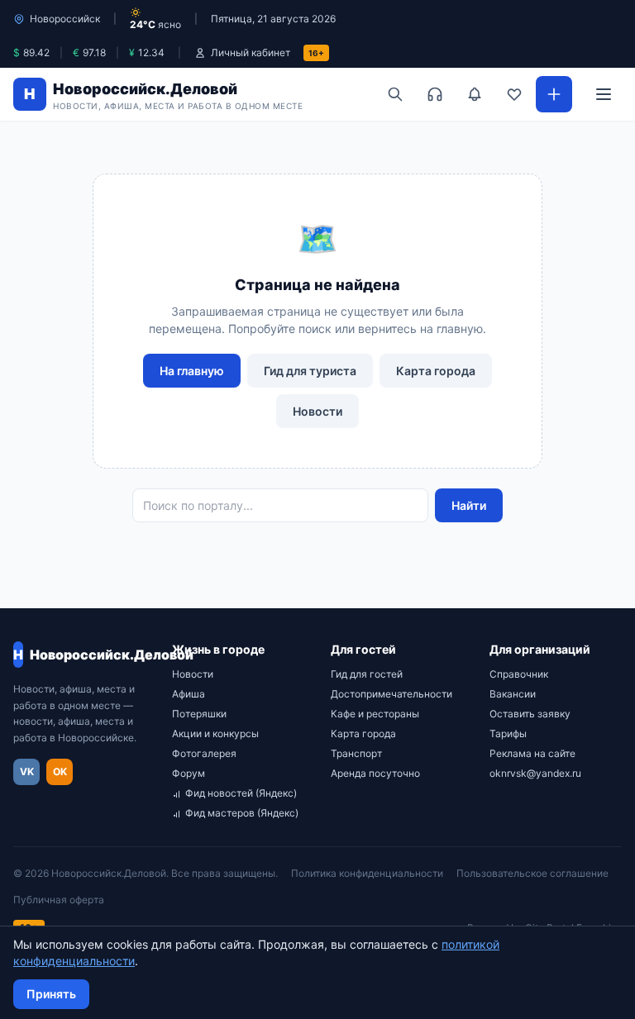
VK (27, 771)
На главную (192, 371)
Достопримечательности (391, 694)
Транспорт (356, 753)
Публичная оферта (58, 899)
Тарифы (508, 733)
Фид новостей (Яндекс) (241, 793)
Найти (468, 505)
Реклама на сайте (532, 753)
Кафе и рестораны (375, 713)
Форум (188, 773)
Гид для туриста (310, 371)
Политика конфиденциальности (367, 873)
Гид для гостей (367, 674)
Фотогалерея (204, 753)
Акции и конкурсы (215, 733)
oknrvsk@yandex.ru (535, 773)
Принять (51, 994)
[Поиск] (395, 94)
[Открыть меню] (603, 94)
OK (60, 771)
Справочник (518, 674)
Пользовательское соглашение (532, 873)
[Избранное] (514, 94)
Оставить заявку (530, 713)
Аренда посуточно (375, 773)
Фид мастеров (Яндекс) (241, 813)
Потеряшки (199, 713)
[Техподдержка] (435, 94)
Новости (317, 411)
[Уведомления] (474, 94)
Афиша (188, 694)
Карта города (435, 371)
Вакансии (512, 694)
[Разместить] (554, 94)
